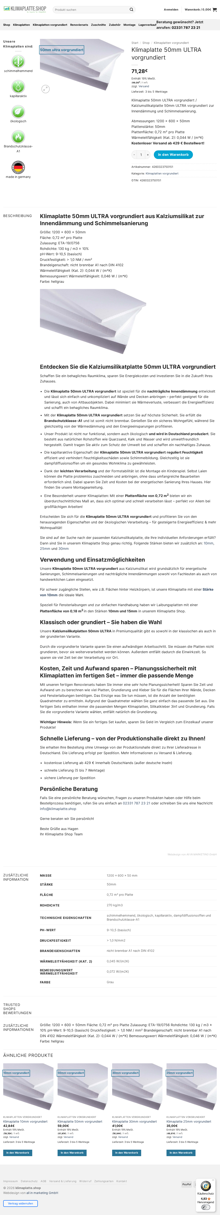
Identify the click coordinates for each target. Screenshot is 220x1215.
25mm (45, 548)
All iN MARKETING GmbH (201, 854)
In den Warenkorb (173, 155)
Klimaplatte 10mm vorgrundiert (25, 1121)
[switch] (206, 1207)
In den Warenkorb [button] (17, 1152)
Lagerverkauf (147, 24)
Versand (144, 86)
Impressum (10, 1181)
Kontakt (121, 1181)
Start (134, 42)
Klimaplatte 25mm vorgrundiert (189, 1121)
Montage (130, 24)
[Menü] (213, 1181)
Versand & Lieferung (62, 1181)
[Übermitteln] (131, 9)
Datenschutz (29, 1181)
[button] (171, 10)
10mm (208, 543)
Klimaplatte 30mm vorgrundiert (134, 1121)
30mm (63, 548)
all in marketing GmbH (42, 1192)
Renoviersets (79, 24)
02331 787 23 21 (136, 803)
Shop (6, 24)
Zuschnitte (98, 24)
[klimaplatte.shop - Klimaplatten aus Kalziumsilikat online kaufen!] (24, 9)
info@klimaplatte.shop (58, 809)
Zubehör (115, 24)
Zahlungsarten (104, 1181)
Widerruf (85, 1181)
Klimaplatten (21, 24)
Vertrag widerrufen (20, 1203)
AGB (43, 1181)
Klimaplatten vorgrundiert (50, 24)
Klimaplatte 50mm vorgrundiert (80, 1121)
